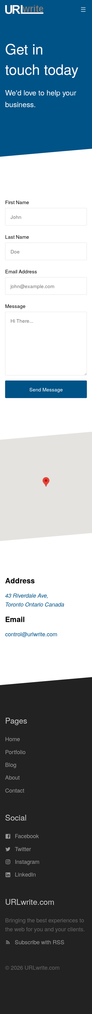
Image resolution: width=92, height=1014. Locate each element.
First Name (17, 202)
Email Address (21, 271)
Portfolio (15, 752)
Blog (10, 764)
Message (15, 305)
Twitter (22, 849)
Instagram (26, 861)
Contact (14, 790)
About (12, 777)
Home (12, 739)
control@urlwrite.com (31, 634)
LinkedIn (24, 874)
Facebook (26, 836)
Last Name (17, 236)
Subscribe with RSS (38, 942)
